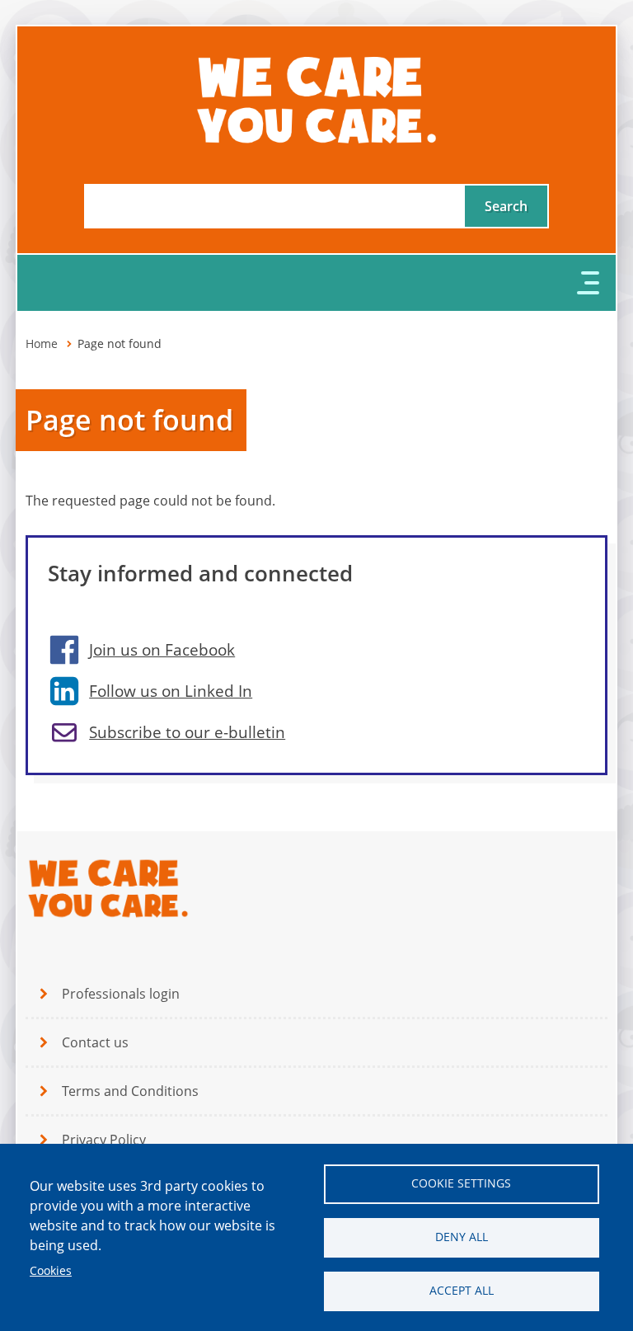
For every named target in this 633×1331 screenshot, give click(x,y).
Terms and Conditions (130, 1091)
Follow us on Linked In (170, 691)
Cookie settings (461, 1183)
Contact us (95, 1042)
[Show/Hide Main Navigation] (316, 283)
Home (42, 343)
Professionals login (121, 994)
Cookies (51, 1270)
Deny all (461, 1237)
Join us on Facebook (162, 650)
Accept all (461, 1290)
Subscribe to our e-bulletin (187, 732)
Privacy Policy (104, 1140)
